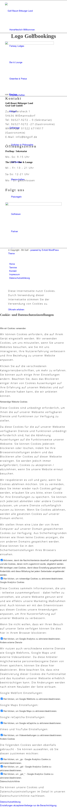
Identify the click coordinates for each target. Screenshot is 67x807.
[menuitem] (34, 29)
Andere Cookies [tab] (7, 738)
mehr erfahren (17, 309)
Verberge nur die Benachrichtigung (40, 805)
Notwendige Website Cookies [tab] (13, 401)
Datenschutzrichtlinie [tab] (10, 781)
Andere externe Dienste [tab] (11, 642)
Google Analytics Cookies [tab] (12, 582)
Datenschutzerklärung (10, 801)
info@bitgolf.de (26, 136)
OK (9, 309)
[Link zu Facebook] (10, 256)
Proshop (13, 94)
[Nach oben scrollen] (1, 284)
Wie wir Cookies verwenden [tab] (13, 328)
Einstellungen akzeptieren (12, 805)
